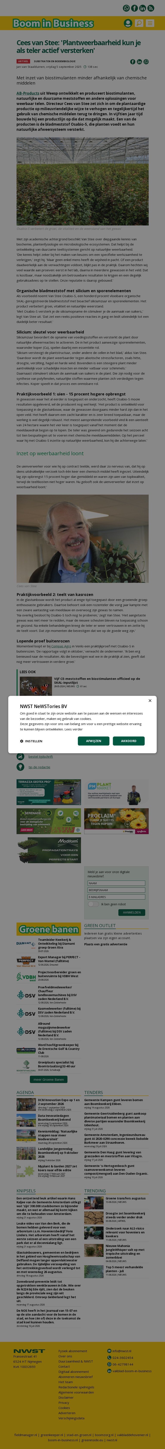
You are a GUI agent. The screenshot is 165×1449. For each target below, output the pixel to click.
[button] (31, 741)
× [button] (149, 700)
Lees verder (73, 729)
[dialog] (82, 724)
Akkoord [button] (129, 741)
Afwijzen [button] (93, 741)
